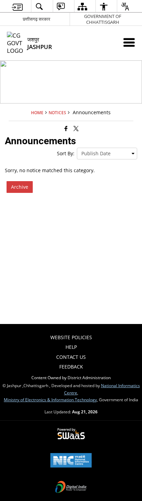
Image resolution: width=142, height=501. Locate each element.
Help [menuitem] (71, 347)
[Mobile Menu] (129, 42)
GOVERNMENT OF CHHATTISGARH (102, 19)
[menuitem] (17, 6)
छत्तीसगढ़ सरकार (36, 19)
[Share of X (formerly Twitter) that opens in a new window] (76, 128)
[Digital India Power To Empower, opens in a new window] (71, 487)
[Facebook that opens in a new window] (66, 128)
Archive (19, 187)
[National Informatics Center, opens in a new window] (71, 461)
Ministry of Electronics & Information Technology (50, 399)
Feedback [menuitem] (71, 366)
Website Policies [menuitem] (71, 337)
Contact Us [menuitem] (71, 357)
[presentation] (107, 153)
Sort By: (65, 153)
